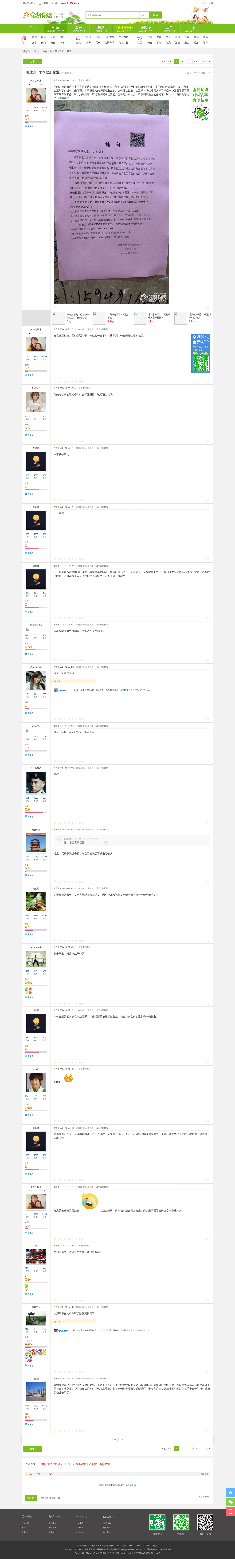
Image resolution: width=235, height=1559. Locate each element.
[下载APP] (230, 1511)
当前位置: (26, 51)
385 (27, 475)
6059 (44, 107)
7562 (27, 1096)
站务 (205, 42)
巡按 (27, 643)
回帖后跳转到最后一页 (50, 1497)
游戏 (177, 42)
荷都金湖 (47, 51)
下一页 (205, 61)
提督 (27, 805)
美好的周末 (36, 80)
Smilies (50, 1473)
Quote (42, 1473)
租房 (97, 37)
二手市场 (123, 37)
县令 (27, 744)
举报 (207, 307)
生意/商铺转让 (124, 29)
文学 (34, 42)
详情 (122, 690)
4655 (36, 475)
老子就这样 (36, 768)
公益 (53, 37)
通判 (27, 115)
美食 (53, 42)
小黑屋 (146, 1545)
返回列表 (167, 61)
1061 (36, 856)
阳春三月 (35, 1307)
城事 (149, 37)
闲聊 (43, 42)
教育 (168, 37)
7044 (36, 416)
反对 (82, 381)
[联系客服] (230, 1492)
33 (27, 736)
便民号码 (109, 42)
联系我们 (25, 1532)
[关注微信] (230, 1502)
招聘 (88, 37)
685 (44, 694)
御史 (27, 424)
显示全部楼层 (84, 80)
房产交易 (109, 37)
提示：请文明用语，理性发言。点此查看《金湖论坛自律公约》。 (77, 1464)
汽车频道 (107, 1532)
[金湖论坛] (46, 17)
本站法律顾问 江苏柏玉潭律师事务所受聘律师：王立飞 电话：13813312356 (108, 1545)
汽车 (62, 42)
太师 (27, 1104)
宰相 (27, 979)
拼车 (88, 42)
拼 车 (192, 29)
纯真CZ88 (159, 1549)
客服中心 (52, 1522)
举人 (27, 702)
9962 (44, 1405)
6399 (36, 1405)
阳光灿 (36, 1378)
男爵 (27, 1337)
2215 (27, 416)
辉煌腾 (36, 448)
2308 (44, 856)
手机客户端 (47, 3)
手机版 (154, 1545)
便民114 (146, 29)
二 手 (169, 29)
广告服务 (80, 1522)
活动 (205, 37)
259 (36, 694)
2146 (36, 107)
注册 (210, 3)
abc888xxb (36, 947)
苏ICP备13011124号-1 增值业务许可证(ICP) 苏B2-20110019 (134, 1553)
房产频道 (107, 1527)
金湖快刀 (35, 388)
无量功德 (62, 690)
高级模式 (204, 1474)
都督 (27, 923)
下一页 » (117, 1439)
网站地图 (52, 1527)
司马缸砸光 (63, 1330)
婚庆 (168, 42)
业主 (186, 42)
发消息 (30, 126)
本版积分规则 (204, 1496)
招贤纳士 (25, 1527)
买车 (97, 42)
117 (27, 856)
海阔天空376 (36, 624)
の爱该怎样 (36, 667)
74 (27, 107)
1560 (27, 1267)
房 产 (78, 29)
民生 (43, 37)
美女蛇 (36, 888)
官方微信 (31, 3)
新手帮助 (52, 1532)
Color (30, 1473)
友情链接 (80, 1532)
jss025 (36, 1069)
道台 (27, 483)
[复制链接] (66, 72)
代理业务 (80, 1527)
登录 (203, 3)
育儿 (196, 37)
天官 (27, 1276)
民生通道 (59, 51)
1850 (27, 915)
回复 (60, 307)
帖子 (143, 15)
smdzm (36, 725)
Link (38, 1473)
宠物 (186, 37)
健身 (177, 37)
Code (46, 1473)
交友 (159, 37)
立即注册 (129, 1484)
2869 (27, 635)
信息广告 (123, 42)
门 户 (33, 28)
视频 (196, 42)
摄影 (62, 37)
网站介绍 (25, 1522)
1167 (36, 736)
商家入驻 (107, 1522)
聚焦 (34, 37)
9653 (36, 797)
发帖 (33, 61)
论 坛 (55, 29)
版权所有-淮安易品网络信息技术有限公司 (102, 1549)
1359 (27, 1405)
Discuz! (89, 1553)
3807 (44, 736)
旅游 (159, 42)
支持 (70, 381)
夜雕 (36, 1245)
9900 (44, 915)
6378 (36, 915)
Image (34, 1473)
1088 (27, 1328)
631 (27, 797)
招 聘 (101, 29)
